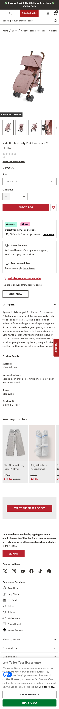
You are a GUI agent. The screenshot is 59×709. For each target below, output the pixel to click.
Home (5, 30)
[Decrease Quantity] (6, 196)
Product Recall (14, 623)
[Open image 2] (20, 127)
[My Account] (48, 13)
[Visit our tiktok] (40, 571)
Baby (14, 30)
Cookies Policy (46, 686)
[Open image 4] (46, 127)
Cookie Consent (15, 629)
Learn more (48, 234)
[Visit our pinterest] (49, 571)
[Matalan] (29, 13)
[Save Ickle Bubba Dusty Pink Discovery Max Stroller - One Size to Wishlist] (53, 207)
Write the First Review (14, 161)
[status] (15, 196)
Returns (11, 611)
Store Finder (13, 588)
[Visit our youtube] (22, 571)
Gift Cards (12, 600)
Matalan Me (14, 617)
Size (5, 174)
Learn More (28, 254)
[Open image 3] (33, 127)
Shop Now (15, 294)
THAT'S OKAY (29, 702)
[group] (12, 477)
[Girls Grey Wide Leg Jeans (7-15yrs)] (15, 443)
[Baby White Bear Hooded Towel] (42, 443)
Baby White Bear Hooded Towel (39, 467)
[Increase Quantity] (24, 196)
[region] (29, 683)
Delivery (12, 606)
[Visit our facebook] (31, 571)
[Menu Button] (3, 13)
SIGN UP (13, 553)
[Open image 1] (8, 127)
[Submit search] (10, 13)
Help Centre (14, 594)
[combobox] (29, 181)
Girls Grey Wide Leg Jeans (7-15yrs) (14, 467)
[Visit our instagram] (13, 571)
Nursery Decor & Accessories (34, 30)
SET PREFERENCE (29, 694)
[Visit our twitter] (5, 571)
